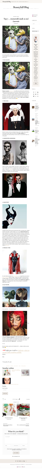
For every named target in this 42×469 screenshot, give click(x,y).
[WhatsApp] (15, 399)
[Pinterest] (14, 399)
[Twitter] (36, 92)
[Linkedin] (38, 92)
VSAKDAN (12, 1)
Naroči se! (26, 1)
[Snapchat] (36, 96)
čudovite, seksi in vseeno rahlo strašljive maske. (15, 351)
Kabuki (10, 169)
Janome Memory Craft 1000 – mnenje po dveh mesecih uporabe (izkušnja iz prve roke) (37, 141)
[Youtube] (36, 94)
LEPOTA (17, 1)
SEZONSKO (18, 16)
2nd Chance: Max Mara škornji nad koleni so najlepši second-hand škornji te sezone (23, 418)
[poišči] (28, 1)
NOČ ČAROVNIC (14, 16)
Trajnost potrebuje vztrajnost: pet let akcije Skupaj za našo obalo (37, 122)
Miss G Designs (5, 277)
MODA (15, 1)
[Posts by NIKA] (3, 399)
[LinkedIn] (16, 399)
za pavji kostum (16, 276)
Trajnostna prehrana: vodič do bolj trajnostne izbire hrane (37, 107)
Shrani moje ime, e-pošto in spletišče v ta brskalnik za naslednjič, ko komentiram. (16, 449)
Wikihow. (7, 245)
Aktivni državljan (36, 115)
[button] (3, 413)
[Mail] (38, 96)
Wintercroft (11, 91)
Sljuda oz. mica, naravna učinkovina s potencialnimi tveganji (16, 370)
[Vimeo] (34, 96)
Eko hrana (36, 103)
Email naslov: (5, 388)
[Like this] (18, 399)
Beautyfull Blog (21, 7)
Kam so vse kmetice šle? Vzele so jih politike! (37, 131)
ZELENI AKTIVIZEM (21, 1)
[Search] (26, 461)
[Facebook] (34, 92)
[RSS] (24, 461)
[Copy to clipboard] (17, 399)
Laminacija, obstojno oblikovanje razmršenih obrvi (10, 384)
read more (36, 83)
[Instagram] (34, 94)
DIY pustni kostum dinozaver (5, 376)
